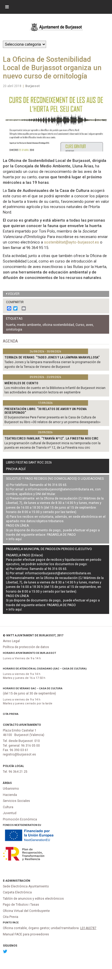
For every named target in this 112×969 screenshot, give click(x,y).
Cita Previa (10, 713)
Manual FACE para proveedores (26, 934)
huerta (10, 325)
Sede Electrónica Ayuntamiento (26, 886)
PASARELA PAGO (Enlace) (24, 555)
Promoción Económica (20, 819)
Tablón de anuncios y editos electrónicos (33, 898)
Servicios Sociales (16, 801)
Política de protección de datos (26, 647)
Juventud (9, 813)
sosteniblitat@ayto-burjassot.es (71, 242)
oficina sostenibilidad (58, 325)
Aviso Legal (11, 641)
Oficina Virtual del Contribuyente (26, 911)
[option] (56, 121)
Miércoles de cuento (21, 383)
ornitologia (14, 329)
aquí (18, 539)
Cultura (8, 807)
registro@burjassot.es (19, 754)
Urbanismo (11, 788)
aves (89, 325)
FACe (16, 922)
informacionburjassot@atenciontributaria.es (61, 489)
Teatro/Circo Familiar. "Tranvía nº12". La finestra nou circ (51, 438)
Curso (80, 325)
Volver (14, 294)
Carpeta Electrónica (17, 892)
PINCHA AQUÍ (16, 469)
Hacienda (10, 795)
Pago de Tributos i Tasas (21, 904)
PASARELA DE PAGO (61, 535)
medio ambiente (29, 325)
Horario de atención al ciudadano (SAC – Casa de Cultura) (45, 668)
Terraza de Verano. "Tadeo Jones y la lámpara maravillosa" (51, 357)
